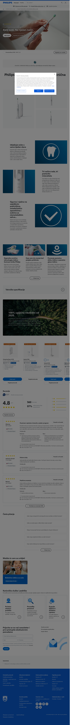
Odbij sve (39, 91)
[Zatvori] (54, 74)
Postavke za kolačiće (21, 91)
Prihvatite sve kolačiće (49, 91)
